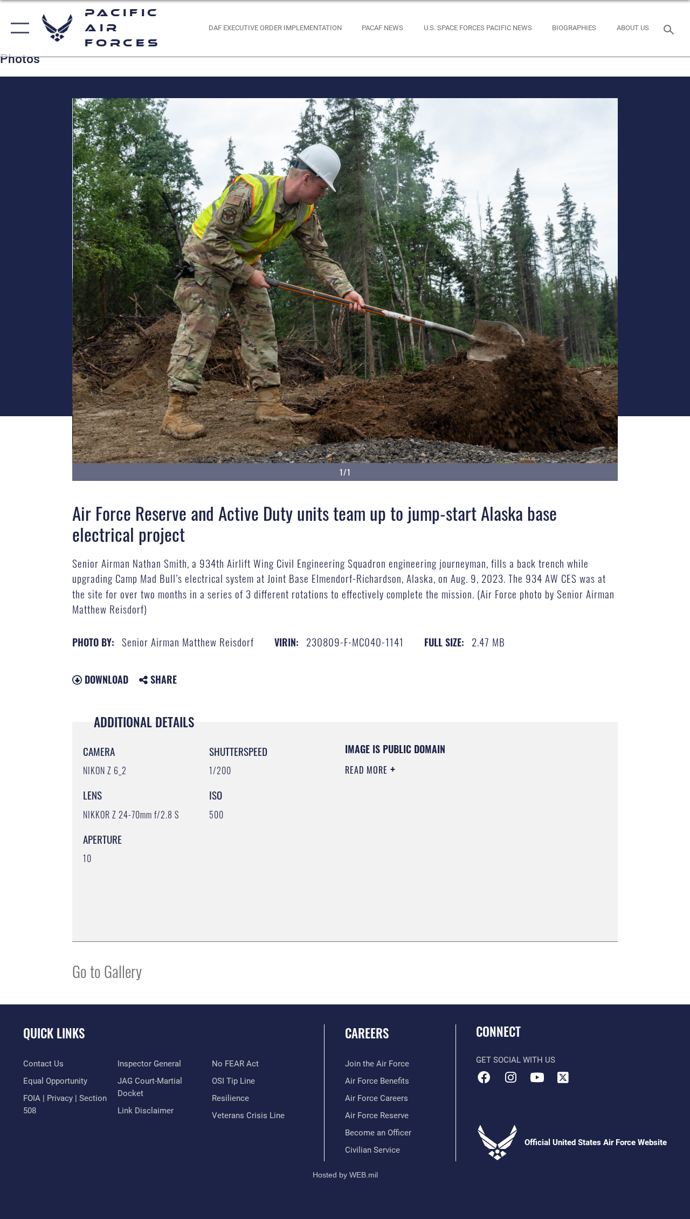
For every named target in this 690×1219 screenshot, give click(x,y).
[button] (17, 28)
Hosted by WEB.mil (345, 1174)
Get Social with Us (515, 1060)
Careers (367, 1033)
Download (105, 679)
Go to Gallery (107, 970)
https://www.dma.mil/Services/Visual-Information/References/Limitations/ (441, 861)
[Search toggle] (670, 28)
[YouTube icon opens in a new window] (537, 1077)
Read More (367, 769)
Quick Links (54, 1033)
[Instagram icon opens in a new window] (510, 1077)
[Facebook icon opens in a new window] (484, 1077)
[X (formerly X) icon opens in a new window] (563, 1077)
